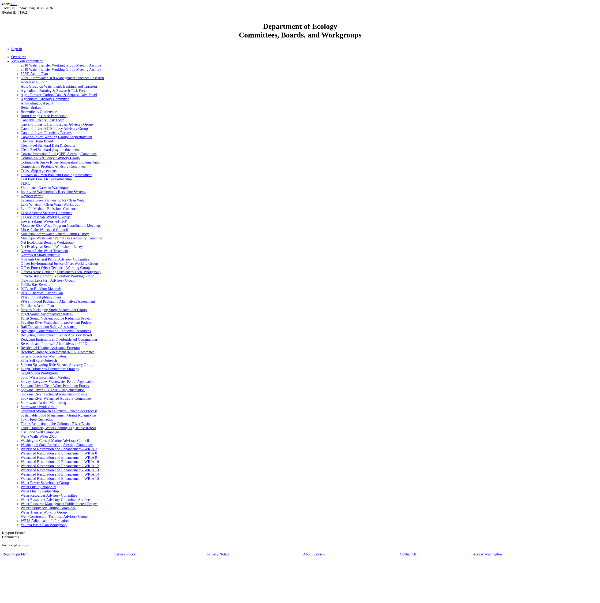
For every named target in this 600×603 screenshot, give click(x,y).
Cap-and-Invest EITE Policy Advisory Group (54, 128)
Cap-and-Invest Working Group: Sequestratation (56, 137)
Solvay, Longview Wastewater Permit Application (57, 381)
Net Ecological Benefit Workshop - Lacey (52, 247)
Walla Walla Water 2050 (38, 436)
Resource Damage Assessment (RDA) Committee (57, 352)
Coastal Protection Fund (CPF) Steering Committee (59, 154)
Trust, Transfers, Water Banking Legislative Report (58, 428)
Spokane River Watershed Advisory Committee (56, 398)
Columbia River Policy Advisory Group (50, 158)
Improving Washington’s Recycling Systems (53, 192)
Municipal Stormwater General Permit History (55, 234)
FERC (25, 183)
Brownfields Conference (39, 112)
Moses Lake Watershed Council (44, 230)
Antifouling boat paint (37, 103)
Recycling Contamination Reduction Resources (56, 331)
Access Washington (487, 554)
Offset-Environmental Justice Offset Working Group (59, 263)
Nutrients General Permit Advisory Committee (55, 259)
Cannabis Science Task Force (42, 120)
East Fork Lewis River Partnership (46, 179)
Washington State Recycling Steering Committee (57, 445)
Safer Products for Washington (43, 356)
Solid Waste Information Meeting (45, 377)
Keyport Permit (32, 196)
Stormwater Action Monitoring (43, 403)
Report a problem (15, 554)
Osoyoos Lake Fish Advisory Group (48, 280)
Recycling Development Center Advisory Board (56, 335)
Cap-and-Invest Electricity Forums (46, 133)
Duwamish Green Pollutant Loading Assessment (56, 175)
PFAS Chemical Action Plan (42, 293)
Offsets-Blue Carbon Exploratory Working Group (57, 276)
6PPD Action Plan (34, 74)
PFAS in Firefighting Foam (41, 297)
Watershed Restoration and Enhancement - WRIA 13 (60, 470)
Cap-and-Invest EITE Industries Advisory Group (57, 124)
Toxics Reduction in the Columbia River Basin (55, 424)
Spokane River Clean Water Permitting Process (55, 386)
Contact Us (408, 554)
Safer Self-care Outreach (39, 360)
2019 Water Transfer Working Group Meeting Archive (61, 69)
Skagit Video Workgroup (39, 373)
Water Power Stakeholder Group (45, 483)
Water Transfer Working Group (44, 512)
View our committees (27, 61)
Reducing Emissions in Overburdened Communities (59, 339)
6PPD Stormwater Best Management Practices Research (62, 78)
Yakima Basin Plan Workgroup (44, 525)
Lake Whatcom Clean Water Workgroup (50, 204)
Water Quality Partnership (40, 491)
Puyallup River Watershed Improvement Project (56, 322)
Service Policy (125, 554)
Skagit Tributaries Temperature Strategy (50, 369)
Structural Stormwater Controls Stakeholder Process (59, 411)
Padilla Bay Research (36, 285)
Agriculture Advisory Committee (45, 99)
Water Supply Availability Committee (48, 508)
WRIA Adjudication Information (45, 521)
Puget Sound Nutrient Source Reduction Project (56, 318)
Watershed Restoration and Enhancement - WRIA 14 (60, 474)
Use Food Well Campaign (40, 432)
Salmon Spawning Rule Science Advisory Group (57, 365)
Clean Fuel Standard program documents (51, 150)
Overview (18, 57)
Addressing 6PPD (34, 82)
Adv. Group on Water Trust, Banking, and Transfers (59, 86)
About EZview (314, 554)
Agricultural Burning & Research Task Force (54, 91)
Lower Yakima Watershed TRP (44, 221)
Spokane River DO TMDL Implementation (53, 390)
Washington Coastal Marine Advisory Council (55, 441)
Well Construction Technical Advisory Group (54, 516)
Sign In (16, 49)
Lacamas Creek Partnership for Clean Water (53, 200)
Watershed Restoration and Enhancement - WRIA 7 (59, 449)
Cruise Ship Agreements (38, 171)
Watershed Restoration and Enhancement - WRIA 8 (59, 453)
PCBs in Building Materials (41, 289)
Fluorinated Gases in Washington (45, 188)
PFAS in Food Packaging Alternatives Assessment (58, 301)
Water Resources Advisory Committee (49, 495)
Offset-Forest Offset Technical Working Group (55, 268)
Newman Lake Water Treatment (44, 251)
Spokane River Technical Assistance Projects (54, 394)
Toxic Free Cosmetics (37, 419)
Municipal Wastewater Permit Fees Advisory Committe (61, 238)
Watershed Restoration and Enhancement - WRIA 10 (60, 462)
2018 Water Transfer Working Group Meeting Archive (61, 65)
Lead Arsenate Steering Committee (46, 213)
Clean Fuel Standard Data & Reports (48, 145)
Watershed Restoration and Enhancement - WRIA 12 (60, 466)
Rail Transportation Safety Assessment (49, 327)
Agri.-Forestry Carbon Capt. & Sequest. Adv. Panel (59, 95)
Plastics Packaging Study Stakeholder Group (54, 310)
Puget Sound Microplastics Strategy (47, 314)
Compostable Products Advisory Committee (53, 166)
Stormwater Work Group (39, 407)
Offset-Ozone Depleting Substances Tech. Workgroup (61, 272)
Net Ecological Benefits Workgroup (47, 242)
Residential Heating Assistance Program (50, 348)
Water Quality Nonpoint (38, 487)
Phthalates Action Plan (37, 306)
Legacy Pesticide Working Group (45, 217)
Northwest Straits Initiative (40, 255)
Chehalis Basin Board (37, 141)
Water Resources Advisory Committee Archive (55, 500)
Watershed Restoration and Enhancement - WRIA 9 (59, 457)
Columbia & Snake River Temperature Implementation (61, 162)
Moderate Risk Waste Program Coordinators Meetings (61, 225)
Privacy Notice (218, 554)
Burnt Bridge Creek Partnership (44, 116)
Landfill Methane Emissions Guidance (49, 209)
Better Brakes (31, 107)
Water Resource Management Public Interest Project (59, 504)
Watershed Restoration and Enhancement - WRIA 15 (60, 478)
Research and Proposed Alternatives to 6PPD (54, 344)
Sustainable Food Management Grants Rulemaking (58, 415)
